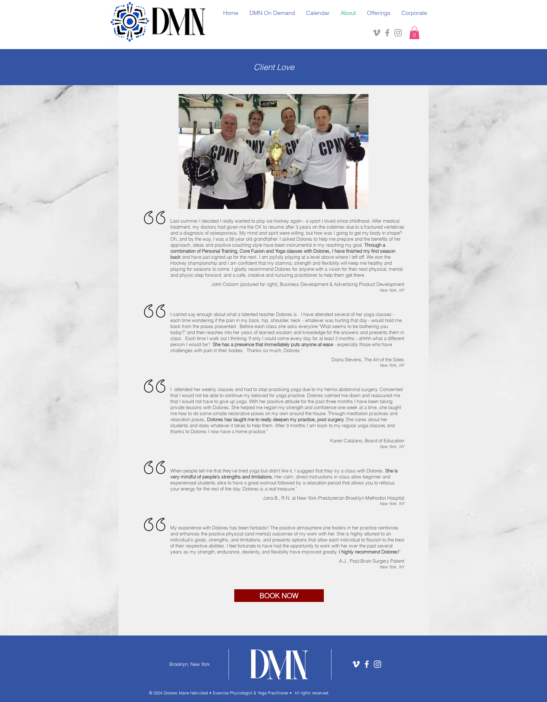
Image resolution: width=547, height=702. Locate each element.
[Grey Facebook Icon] (387, 33)
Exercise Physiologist (233, 692)
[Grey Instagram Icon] (398, 33)
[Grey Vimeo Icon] (376, 33)
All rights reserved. (312, 692)
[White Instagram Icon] (377, 664)
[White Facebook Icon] (367, 664)
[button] (414, 32)
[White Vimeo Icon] (356, 664)
